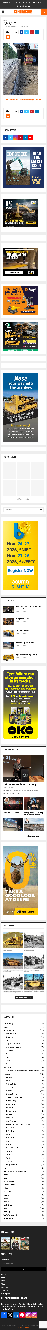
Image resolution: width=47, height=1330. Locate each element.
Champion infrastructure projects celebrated (28, 607)
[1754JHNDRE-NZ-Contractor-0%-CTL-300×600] (20, 914)
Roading (8, 1144)
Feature (5, 1175)
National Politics (9, 1185)
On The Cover (10, 1131)
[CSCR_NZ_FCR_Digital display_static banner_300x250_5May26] (20, 227)
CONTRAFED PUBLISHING (23, 3)
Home (3, 1281)
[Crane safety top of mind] (8, 645)
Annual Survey (8, 1024)
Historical (9, 1114)
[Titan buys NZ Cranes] (8, 633)
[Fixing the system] (8, 621)
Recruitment (10, 1138)
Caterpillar (9, 1037)
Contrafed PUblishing (11, 26)
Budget (5, 1027)
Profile (8, 1134)
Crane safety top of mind (24, 642)
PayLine (6, 1195)
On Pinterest (9, 457)
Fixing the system (22, 618)
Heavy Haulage (11, 1104)
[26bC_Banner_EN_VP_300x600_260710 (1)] (20, 589)
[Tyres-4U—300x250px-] (20, 350)
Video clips (9, 1161)
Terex (7, 1057)
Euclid (8, 1040)
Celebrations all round (11, 813)
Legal (5, 1178)
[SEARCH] (41, 509)
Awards (8, 1081)
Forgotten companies (13, 1044)
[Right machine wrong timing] (8, 657)
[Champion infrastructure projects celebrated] (8, 609)
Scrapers (9, 1054)
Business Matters (11, 1084)
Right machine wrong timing (26, 654)
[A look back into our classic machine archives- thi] (34, 942)
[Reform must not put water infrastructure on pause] (34, 824)
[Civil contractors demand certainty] (23, 768)
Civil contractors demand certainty (19, 784)
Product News (8, 1205)
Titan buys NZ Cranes (23, 630)
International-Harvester (13, 1047)
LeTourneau (10, 1050)
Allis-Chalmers (11, 1034)
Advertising (5, 1287)
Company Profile (11, 1094)
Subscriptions (5, 1294)
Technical (9, 1151)
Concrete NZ (7, 1067)
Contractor (7, 1074)
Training (8, 1158)
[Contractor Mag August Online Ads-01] (20, 314)
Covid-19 (6, 1168)
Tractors (9, 1060)
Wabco (8, 1064)
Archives (9, 1077)
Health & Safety (11, 1101)
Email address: (6, 1260)
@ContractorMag (23, 499)
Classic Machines (9, 1030)
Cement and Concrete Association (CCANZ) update (22, 1071)
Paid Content (7, 1191)
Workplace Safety (11, 1165)
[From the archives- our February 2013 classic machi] (13, 942)
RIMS (7, 1141)
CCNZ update (10, 1087)
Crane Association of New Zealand (14, 1171)
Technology (9, 1154)
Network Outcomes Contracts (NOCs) (18, 1124)
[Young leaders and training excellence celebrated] (34, 803)
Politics (6, 1202)
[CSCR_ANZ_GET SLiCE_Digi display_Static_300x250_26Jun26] (20, 276)
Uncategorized (8, 1218)
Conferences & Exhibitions (14, 1097)
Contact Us (4, 1290)
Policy (5, 1198)
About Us (4, 1284)
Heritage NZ (10, 1108)
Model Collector (8, 1181)
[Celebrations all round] (13, 803)
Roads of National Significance (16, 1148)
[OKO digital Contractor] (20, 738)
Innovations (10, 1118)
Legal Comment (11, 1121)
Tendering (6, 1212)
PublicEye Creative (23, 1328)
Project (5, 1208)
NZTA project (10, 1128)
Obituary (6, 1188)
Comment (9, 1091)
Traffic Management (10, 1215)
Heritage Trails (11, 1111)
